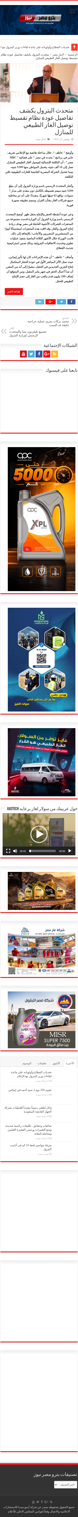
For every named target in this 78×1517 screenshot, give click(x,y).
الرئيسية (73, 54)
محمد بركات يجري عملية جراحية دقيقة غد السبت (48, 322)
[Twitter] (31, 354)
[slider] (42, 851)
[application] (39, 834)
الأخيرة (70, 1063)
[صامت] (15, 851)
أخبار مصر (58, 54)
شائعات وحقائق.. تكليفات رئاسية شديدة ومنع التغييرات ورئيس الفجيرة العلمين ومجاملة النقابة (28, 1129)
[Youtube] (23, 354)
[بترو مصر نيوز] (39, 19)
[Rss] (54, 354)
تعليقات (41, 1063)
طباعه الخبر (13, 291)
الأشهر (56, 1063)
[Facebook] (39, 354)
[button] (39, 834)
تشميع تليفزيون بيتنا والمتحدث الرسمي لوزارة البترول (27, 332)
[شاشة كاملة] (8, 851)
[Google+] (46, 354)
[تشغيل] (70, 851)
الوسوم (27, 1063)
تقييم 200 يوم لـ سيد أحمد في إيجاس (48, 47)
